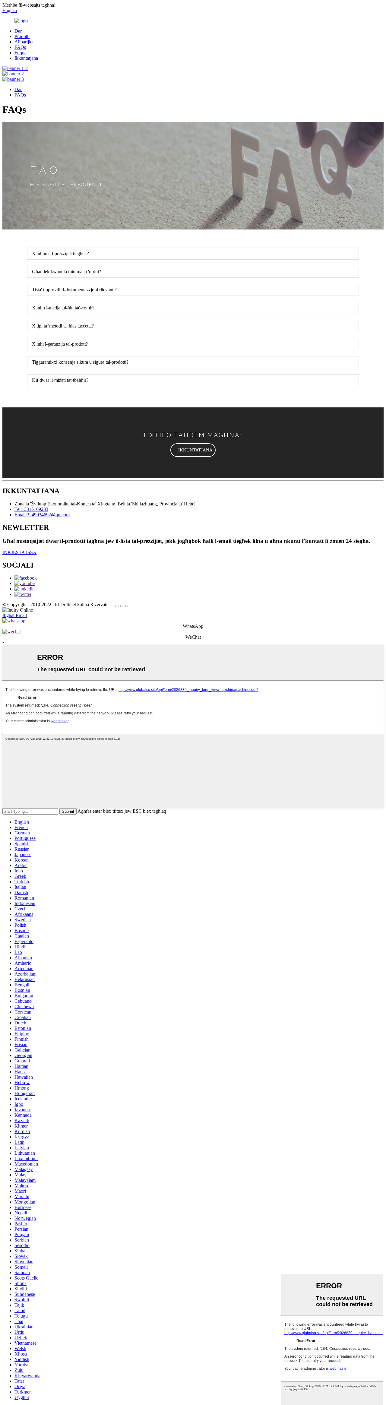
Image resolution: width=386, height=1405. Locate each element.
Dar (18, 30)
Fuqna (20, 52)
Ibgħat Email (14, 615)
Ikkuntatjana (26, 58)
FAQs (20, 47)
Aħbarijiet (23, 41)
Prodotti (22, 36)
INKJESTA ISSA (19, 552)
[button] (193, 450)
